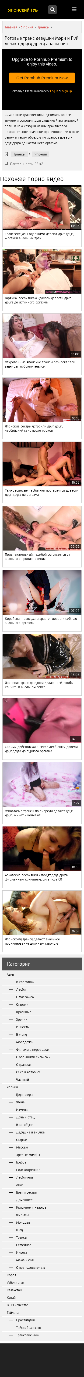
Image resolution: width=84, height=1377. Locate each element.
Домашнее (24, 1200)
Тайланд (13, 1313)
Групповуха (24, 1095)
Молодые (23, 1222)
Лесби (21, 989)
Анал (20, 1185)
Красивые (23, 1012)
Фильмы (22, 1215)
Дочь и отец (25, 1117)
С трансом (24, 1065)
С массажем (25, 997)
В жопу (21, 1034)
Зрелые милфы (28, 1155)
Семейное (24, 1245)
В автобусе (24, 1125)
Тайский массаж (28, 1328)
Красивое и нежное (31, 1207)
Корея (11, 1275)
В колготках (25, 982)
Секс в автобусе (28, 1072)
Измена (22, 1110)
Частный (22, 1080)
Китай (11, 1298)
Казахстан (14, 1290)
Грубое (21, 1162)
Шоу (19, 1230)
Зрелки (21, 1019)
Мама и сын (25, 1260)
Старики (22, 1004)
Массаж (22, 1147)
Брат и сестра (26, 1192)
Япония (41, 154)
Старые (21, 1140)
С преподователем (30, 1267)
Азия (10, 974)
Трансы (19, 154)
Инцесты (22, 1027)
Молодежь (24, 1042)
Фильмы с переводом (32, 1049)
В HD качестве (18, 1305)
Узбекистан (15, 1282)
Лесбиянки (24, 1177)
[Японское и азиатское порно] (24, 10)
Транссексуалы (27, 1335)
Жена (20, 1102)
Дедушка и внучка (30, 1132)
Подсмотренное (28, 1170)
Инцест (21, 1252)
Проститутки (25, 1320)
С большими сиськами (33, 1057)
